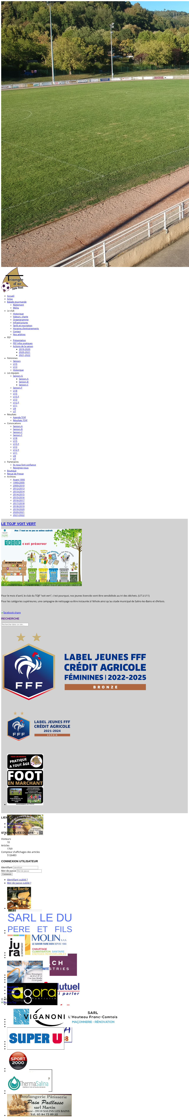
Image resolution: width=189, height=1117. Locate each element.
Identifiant (7, 867)
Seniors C (23, 384)
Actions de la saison (23, 346)
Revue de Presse (15, 473)
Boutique (11, 470)
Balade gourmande (16, 301)
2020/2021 (19, 512)
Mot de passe (9, 870)
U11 (15, 405)
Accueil (10, 295)
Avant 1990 (19, 479)
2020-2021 (24, 352)
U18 (15, 390)
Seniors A (23, 378)
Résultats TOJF (20, 420)
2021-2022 (24, 355)
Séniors (17, 361)
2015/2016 (19, 497)
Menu (16, 307)
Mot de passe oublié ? (19, 883)
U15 (15, 364)
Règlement (18, 304)
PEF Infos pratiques (22, 343)
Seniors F (17, 387)
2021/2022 (19, 515)
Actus (10, 298)
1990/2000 (19, 482)
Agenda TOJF (19, 417)
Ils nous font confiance (24, 464)
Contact (17, 331)
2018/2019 (19, 506)
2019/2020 (19, 509)
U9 (14, 408)
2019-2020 (24, 349)
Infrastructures (20, 322)
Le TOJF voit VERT (18, 524)
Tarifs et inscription (22, 325)
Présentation (19, 340)
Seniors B (23, 381)
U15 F (16, 396)
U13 (15, 366)
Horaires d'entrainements (26, 328)
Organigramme (20, 319)
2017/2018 (19, 503)
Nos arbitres (19, 334)
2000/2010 (19, 485)
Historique (18, 313)
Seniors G (18, 375)
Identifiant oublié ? (17, 879)
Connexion (6, 874)
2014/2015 (19, 494)
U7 (14, 411)
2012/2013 (19, 488)
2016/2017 (19, 500)
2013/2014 (19, 491)
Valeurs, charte (20, 316)
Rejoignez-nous (20, 467)
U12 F (16, 402)
